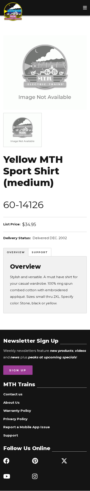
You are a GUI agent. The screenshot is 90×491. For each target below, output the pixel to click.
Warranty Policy (17, 411)
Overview (16, 252)
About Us (11, 402)
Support (40, 252)
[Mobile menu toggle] (85, 7)
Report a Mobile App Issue (26, 427)
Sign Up (17, 370)
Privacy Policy (15, 419)
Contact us (12, 394)
